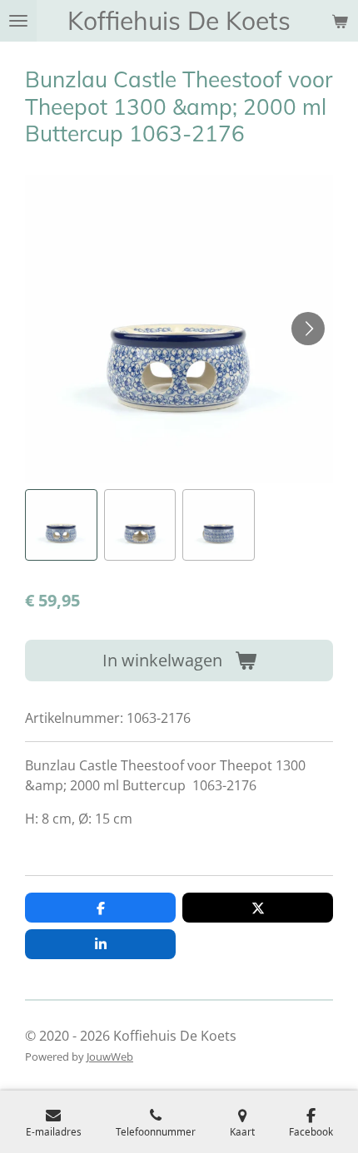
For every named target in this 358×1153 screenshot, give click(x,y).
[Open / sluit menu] (18, 21)
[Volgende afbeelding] (308, 328)
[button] (61, 525)
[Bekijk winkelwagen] (339, 21)
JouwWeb (110, 1056)
